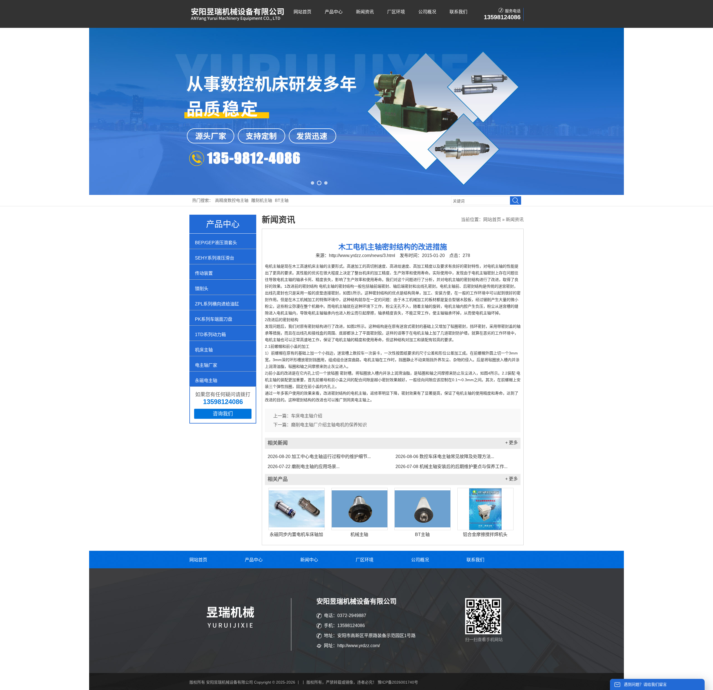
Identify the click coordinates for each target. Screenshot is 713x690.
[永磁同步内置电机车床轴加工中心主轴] (296, 509)
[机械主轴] (359, 509)
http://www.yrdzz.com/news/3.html (362, 255)
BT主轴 (282, 200)
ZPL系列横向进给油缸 (217, 304)
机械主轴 (359, 534)
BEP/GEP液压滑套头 (216, 242)
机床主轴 (204, 350)
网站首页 (302, 11)
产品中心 (334, 11)
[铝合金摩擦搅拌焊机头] (485, 509)
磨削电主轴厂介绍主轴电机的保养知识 (329, 424)
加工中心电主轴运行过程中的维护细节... (319, 456)
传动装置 (204, 273)
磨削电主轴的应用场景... (304, 466)
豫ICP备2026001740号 (398, 682)
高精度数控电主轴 (231, 200)
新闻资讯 (365, 11)
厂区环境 (396, 11)
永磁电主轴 (206, 380)
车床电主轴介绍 (306, 415)
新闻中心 (309, 559)
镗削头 (201, 288)
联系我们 (458, 11)
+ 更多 (511, 442)
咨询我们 (223, 414)
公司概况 (427, 11)
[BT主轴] (422, 509)
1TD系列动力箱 (210, 334)
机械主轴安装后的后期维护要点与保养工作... (451, 466)
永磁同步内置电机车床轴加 (296, 534)
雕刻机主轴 (261, 200)
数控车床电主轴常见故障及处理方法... (444, 456)
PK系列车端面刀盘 (213, 319)
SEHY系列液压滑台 (214, 258)
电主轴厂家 (206, 365)
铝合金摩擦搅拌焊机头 (485, 534)
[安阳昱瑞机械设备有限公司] (238, 20)
